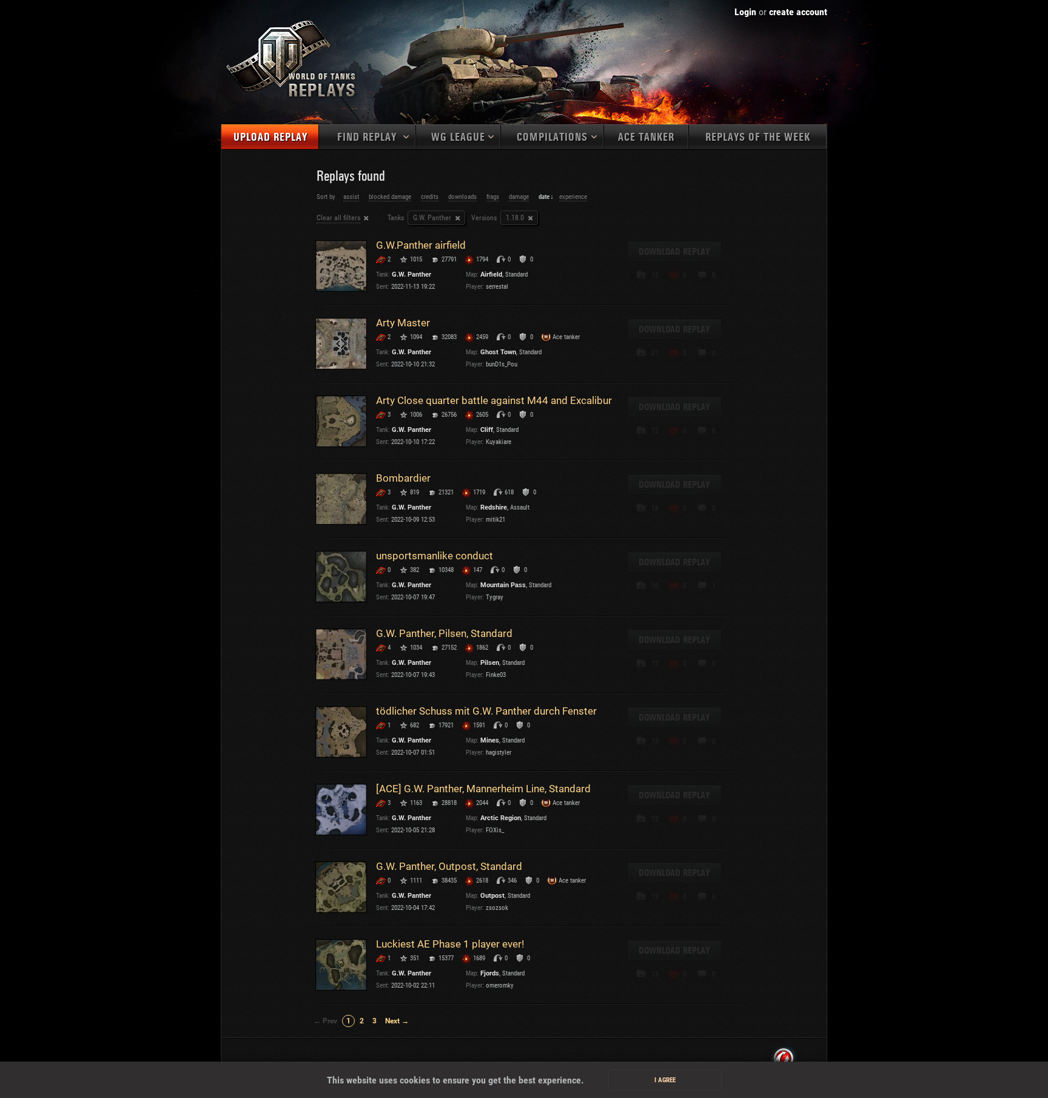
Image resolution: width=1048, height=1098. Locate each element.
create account (798, 12)
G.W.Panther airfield (421, 245)
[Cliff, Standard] (341, 421)
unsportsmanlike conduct (434, 556)
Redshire (493, 507)
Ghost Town (498, 352)
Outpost (492, 896)
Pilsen (489, 663)
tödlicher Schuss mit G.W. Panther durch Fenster (486, 711)
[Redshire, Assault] (341, 499)
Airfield (491, 274)
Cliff (486, 430)
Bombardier (403, 478)
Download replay (674, 251)
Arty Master (403, 323)
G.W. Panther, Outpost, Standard (449, 866)
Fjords (489, 973)
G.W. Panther (411, 274)
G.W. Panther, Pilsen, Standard (444, 633)
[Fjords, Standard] (341, 965)
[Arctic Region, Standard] (341, 809)
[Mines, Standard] (341, 732)
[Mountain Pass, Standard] (341, 576)
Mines (489, 740)
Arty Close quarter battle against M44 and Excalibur (494, 400)
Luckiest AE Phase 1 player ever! (450, 944)
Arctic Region (500, 818)
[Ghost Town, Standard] (341, 343)
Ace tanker (646, 137)
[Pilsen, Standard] (341, 654)
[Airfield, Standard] (341, 266)
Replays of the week (757, 137)
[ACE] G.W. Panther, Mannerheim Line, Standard (483, 789)
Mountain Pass (503, 585)
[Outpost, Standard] (341, 887)
